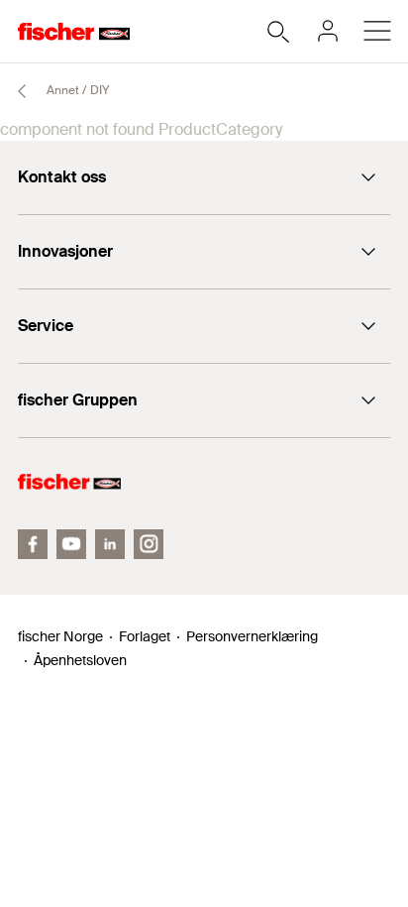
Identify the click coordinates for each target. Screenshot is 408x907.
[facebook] (33, 544)
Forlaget (144, 636)
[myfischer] (328, 31)
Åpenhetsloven (80, 660)
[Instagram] (148, 544)
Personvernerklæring (252, 636)
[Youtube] (71, 544)
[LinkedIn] (110, 544)
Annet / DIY (76, 90)
